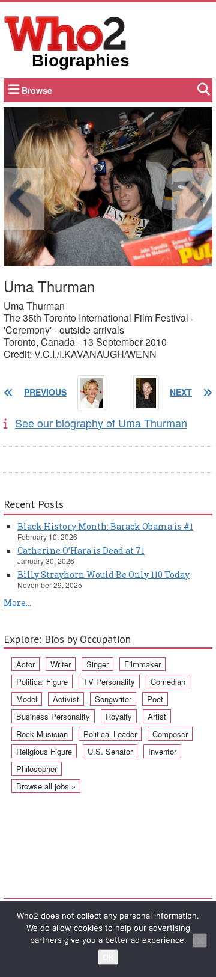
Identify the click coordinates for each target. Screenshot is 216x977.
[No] (200, 940)
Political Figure (42, 681)
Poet (155, 699)
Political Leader (110, 734)
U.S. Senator (110, 751)
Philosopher (36, 768)
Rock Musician (42, 734)
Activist (66, 699)
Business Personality (53, 716)
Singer (97, 664)
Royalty (119, 716)
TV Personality (109, 681)
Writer (60, 664)
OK (108, 957)
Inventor (162, 751)
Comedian (168, 681)
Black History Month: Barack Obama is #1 (105, 526)
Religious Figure (44, 751)
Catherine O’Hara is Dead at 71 (81, 550)
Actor (25, 664)
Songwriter (113, 699)
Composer (170, 734)
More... (17, 602)
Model (26, 699)
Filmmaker (142, 664)
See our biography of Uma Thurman (101, 422)
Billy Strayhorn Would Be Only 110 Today (103, 574)
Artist (157, 716)
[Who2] (65, 32)
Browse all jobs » (46, 786)
